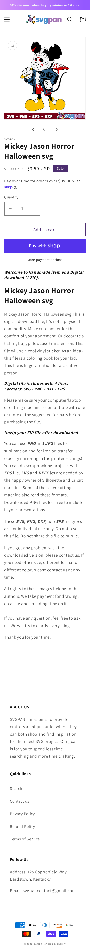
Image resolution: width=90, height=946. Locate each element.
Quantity (11, 197)
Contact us (20, 801)
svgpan (38, 943)
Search (16, 788)
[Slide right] (56, 129)
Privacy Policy (22, 813)
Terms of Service (25, 839)
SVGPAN (18, 719)
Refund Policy (22, 826)
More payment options (45, 259)
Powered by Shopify (54, 943)
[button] (7, 19)
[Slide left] (33, 129)
